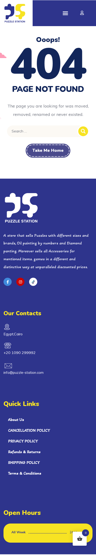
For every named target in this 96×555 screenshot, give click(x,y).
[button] (65, 13)
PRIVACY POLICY (23, 441)
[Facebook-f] (7, 282)
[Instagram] (20, 282)
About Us (16, 419)
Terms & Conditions (24, 473)
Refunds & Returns (24, 451)
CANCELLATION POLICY (29, 430)
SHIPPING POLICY (24, 462)
